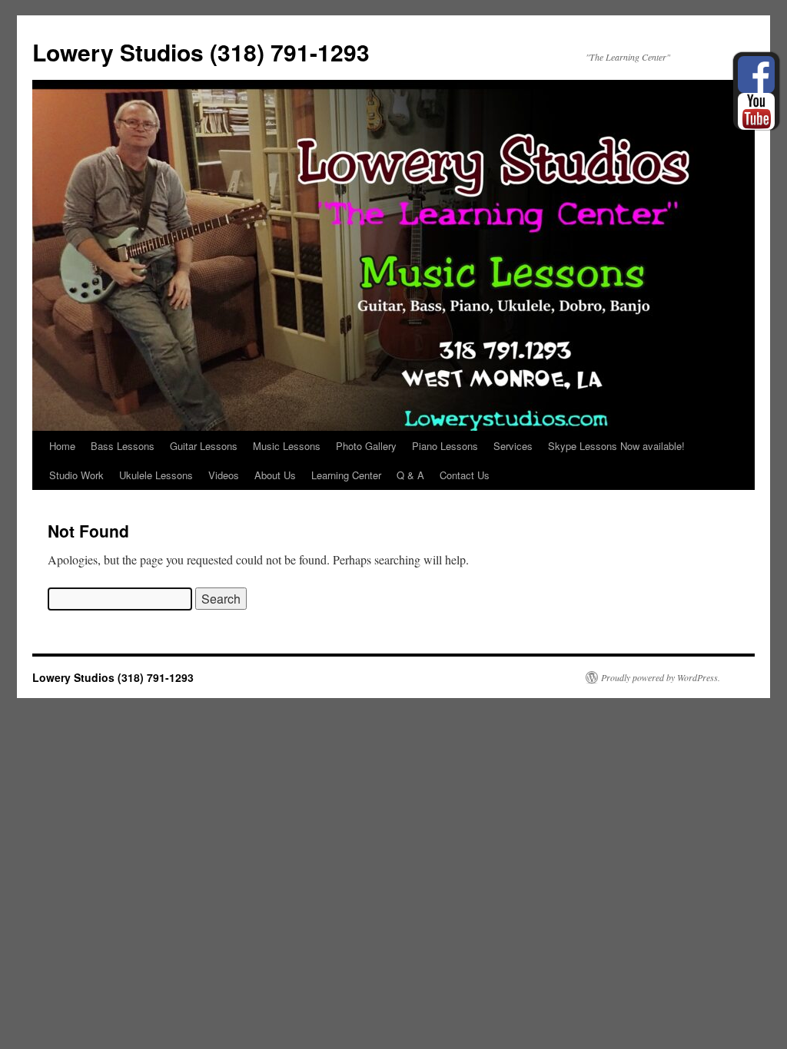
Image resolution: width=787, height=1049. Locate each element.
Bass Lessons (122, 445)
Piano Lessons (445, 445)
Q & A (410, 475)
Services (513, 445)
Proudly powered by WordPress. (660, 677)
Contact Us (465, 475)
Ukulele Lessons (156, 475)
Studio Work (76, 475)
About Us (275, 475)
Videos (223, 475)
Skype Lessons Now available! (616, 445)
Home (62, 445)
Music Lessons (286, 445)
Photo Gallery (366, 445)
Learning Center (346, 475)
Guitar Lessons (203, 445)
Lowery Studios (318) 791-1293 (201, 51)
